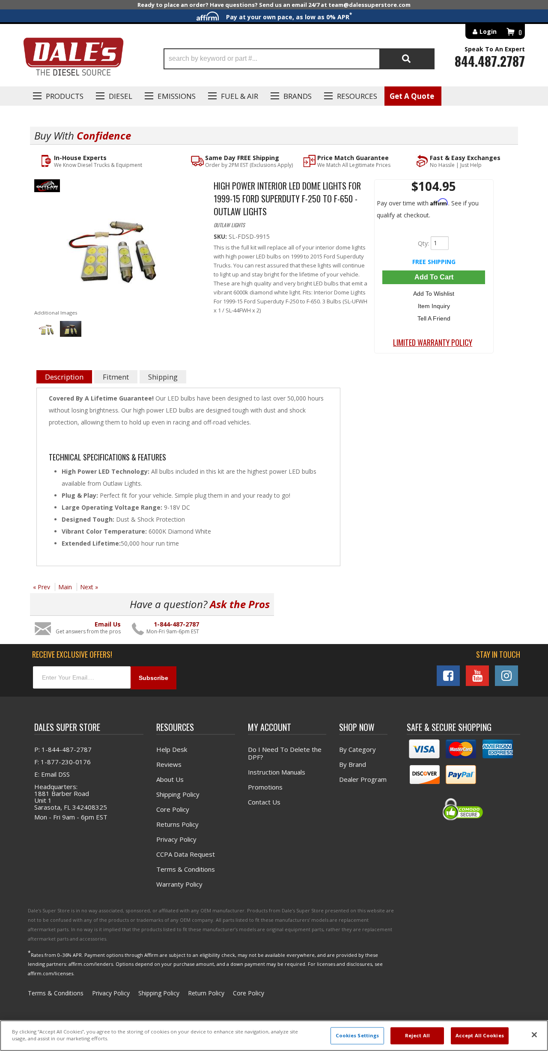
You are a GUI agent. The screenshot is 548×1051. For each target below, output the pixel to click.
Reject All (417, 1036)
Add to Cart (433, 277)
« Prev (41, 587)
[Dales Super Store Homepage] (73, 58)
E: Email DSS (52, 774)
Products (64, 96)
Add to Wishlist (433, 293)
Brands (297, 96)
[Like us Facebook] (448, 675)
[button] (299, 58)
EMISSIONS (177, 96)
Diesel (120, 96)
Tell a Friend (433, 318)
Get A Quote (412, 96)
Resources (357, 96)
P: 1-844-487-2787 (63, 749)
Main (65, 587)
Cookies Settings (357, 1036)
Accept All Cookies (480, 1036)
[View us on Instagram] (506, 675)
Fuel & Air (239, 96)
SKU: (221, 236)
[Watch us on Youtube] (477, 675)
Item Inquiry (434, 306)
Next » (89, 587)
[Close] (534, 1034)
